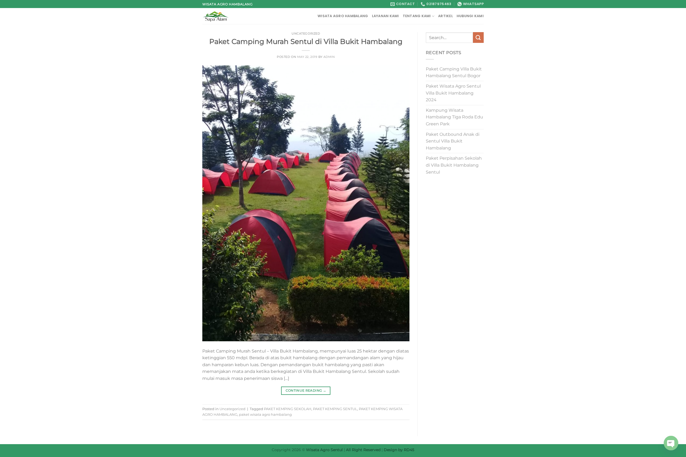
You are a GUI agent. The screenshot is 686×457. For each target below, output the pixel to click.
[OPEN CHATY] (671, 443)
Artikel (445, 16)
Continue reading (306, 390)
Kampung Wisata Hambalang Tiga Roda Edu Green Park (454, 117)
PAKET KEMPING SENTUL (335, 409)
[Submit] (478, 37)
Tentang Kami (417, 16)
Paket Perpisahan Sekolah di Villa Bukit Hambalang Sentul (454, 165)
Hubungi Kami (470, 16)
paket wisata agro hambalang (265, 415)
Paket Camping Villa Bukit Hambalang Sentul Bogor (454, 72)
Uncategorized (306, 33)
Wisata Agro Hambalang (343, 16)
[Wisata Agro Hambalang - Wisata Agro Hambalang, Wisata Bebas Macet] (229, 16)
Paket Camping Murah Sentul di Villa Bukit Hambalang (305, 41)
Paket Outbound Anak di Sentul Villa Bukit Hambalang (452, 141)
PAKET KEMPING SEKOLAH (287, 409)
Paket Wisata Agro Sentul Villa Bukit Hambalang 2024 (453, 93)
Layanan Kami (385, 16)
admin (329, 57)
